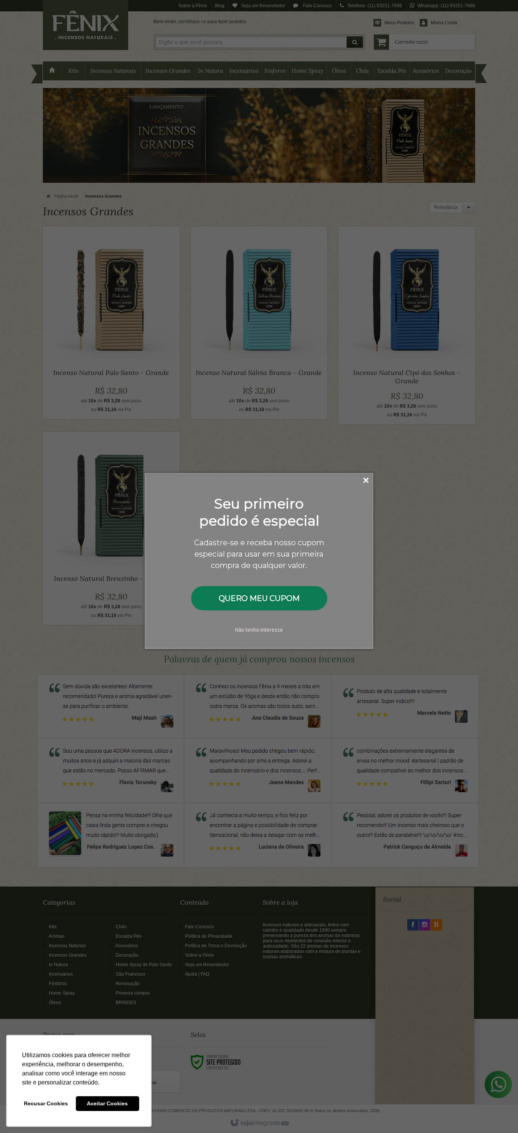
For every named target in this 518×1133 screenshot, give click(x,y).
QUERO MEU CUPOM (259, 598)
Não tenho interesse (259, 630)
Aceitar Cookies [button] (107, 1103)
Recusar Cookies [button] (46, 1103)
